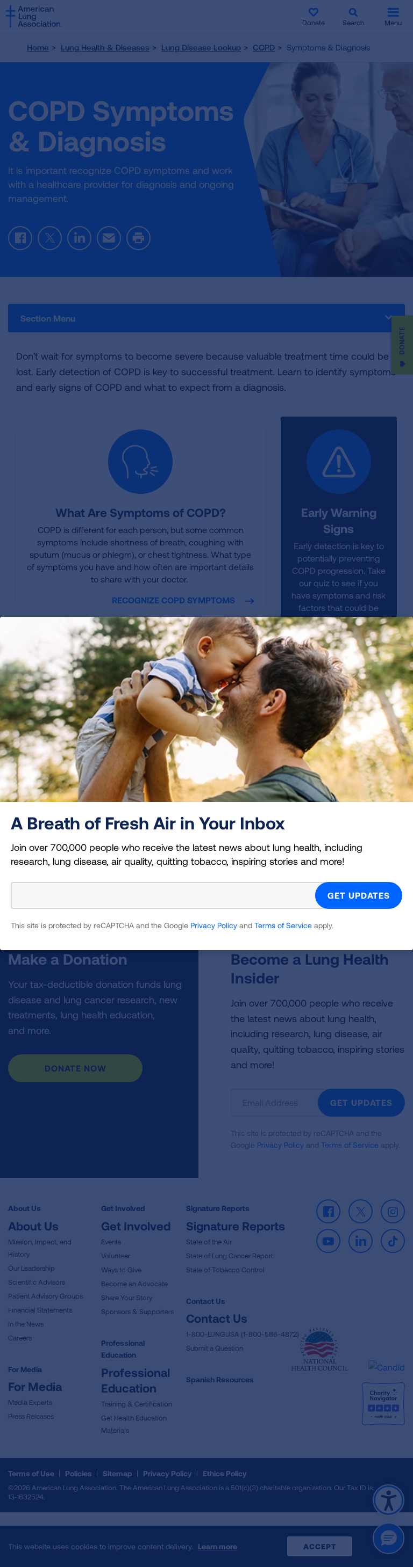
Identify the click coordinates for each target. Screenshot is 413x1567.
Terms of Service (283, 925)
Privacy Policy (213, 925)
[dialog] (206, 784)
